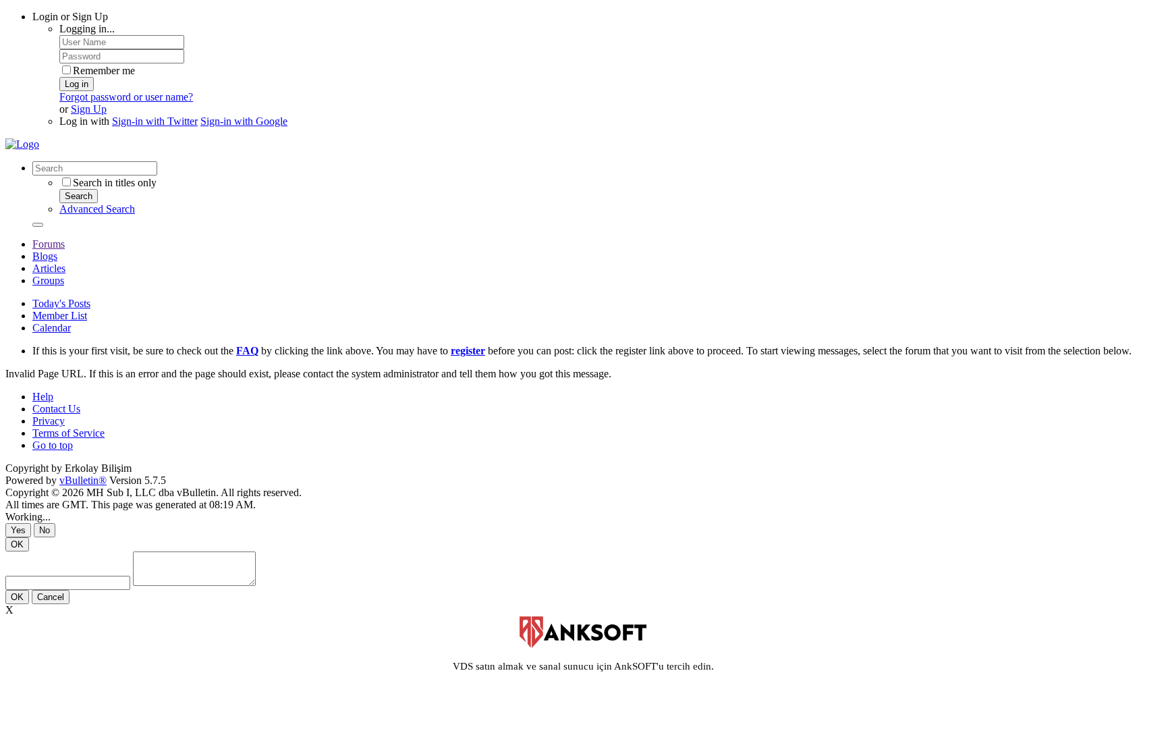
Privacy (48, 421)
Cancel (50, 597)
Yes (18, 530)
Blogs (44, 256)
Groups (48, 280)
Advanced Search (97, 209)
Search (78, 196)
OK (17, 544)
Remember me (104, 70)
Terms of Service (68, 433)
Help (42, 396)
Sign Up (89, 109)
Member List (59, 315)
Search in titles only (115, 182)
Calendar (51, 327)
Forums (48, 244)
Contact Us (56, 408)
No (44, 530)
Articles (48, 268)
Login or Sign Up (70, 16)
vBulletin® (83, 480)
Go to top (52, 445)
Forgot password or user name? (126, 97)
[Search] (37, 225)
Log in (76, 84)
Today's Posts (61, 303)
